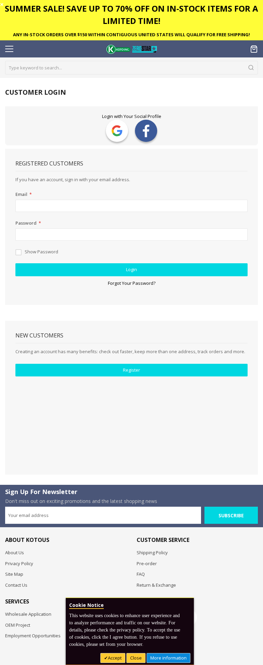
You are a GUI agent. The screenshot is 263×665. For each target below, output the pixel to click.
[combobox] (131, 68)
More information (168, 658)
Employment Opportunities (33, 636)
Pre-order (147, 563)
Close (136, 658)
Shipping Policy (152, 552)
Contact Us (16, 585)
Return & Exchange (156, 585)
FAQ (141, 574)
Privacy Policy (19, 563)
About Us (14, 552)
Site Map (14, 574)
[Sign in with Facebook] (146, 131)
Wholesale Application (28, 614)
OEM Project (17, 625)
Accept (115, 658)
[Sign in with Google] (117, 131)
